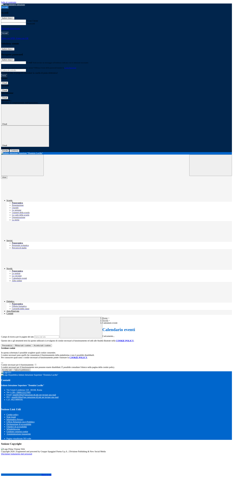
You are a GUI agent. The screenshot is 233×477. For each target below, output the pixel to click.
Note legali (11, 417)
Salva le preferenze (22, 370)
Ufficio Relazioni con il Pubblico (20, 422)
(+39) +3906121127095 (20, 392)
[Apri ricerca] (210, 165)
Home (105, 318)
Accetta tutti (42, 346)
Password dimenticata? (10, 28)
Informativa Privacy (14, 419)
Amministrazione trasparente (18, 434)
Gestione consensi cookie (17, 431)
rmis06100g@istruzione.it (34, 395)
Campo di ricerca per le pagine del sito (17, 337)
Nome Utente (32, 21)
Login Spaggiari (70, 68)
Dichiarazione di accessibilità (18, 424)
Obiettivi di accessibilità (16, 427)
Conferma (14, 151)
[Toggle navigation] (22, 165)
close (4, 177)
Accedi (5, 7)
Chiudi (4, 83)
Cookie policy (12, 414)
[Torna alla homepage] (116, 153)
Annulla (5, 151)
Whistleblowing (13, 429)
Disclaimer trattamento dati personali (16, 454)
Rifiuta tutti (23, 346)
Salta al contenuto (8, 2)
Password (31, 23)
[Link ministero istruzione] (13, 5)
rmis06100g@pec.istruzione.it (35, 397)
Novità (105, 320)
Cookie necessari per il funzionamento (17, 365)
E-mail (29, 62)
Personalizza (7, 346)
